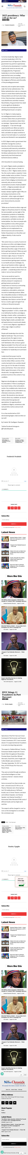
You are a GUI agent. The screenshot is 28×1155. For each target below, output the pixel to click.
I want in (13, 523)
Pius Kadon (6, 629)
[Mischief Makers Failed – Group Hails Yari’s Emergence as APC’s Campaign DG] (5, 539)
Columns (4, 19)
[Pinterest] (15, 508)
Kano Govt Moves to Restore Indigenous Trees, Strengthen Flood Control (17, 566)
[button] (23, 1153)
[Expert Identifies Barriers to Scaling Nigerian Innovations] (14, 667)
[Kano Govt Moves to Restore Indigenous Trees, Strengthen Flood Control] (5, 566)
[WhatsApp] (19, 508)
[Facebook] (9, 508)
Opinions (3, 1122)
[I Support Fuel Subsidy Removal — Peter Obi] (5, 545)
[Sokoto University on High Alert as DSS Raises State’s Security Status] (5, 552)
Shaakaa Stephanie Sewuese (10, 603)
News (2, 1127)
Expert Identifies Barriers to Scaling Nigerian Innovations (11, 678)
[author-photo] (2, 603)
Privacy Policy (17, 527)
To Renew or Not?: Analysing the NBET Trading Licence (19, 441)
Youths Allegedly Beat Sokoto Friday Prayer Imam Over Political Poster (17, 559)
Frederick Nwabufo (9, 25)
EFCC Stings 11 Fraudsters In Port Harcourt (6, 441)
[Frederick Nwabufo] (14, 450)
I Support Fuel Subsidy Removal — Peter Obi (13, 652)
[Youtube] (14, 1102)
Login (25, 481)
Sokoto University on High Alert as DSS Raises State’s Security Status (18, 552)
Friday (8, 19)
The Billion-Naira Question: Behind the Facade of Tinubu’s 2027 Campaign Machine (13, 600)
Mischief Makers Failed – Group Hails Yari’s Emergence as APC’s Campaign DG (18, 539)
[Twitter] (12, 508)
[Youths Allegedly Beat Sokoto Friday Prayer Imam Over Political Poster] (5, 559)
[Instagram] (6, 1102)
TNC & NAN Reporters (8, 681)
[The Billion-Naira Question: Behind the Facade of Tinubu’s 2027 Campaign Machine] (14, 589)
